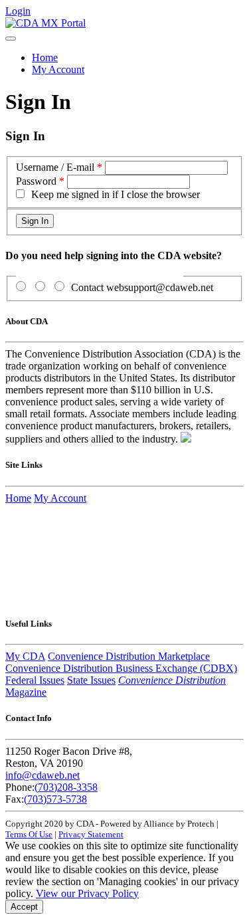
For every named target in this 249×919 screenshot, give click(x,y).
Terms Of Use (28, 834)
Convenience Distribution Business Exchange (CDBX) (121, 668)
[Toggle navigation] (10, 39)
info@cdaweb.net (42, 775)
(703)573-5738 (55, 799)
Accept (24, 907)
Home (45, 57)
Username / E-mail (55, 167)
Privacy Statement (91, 834)
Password (36, 181)
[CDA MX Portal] (45, 23)
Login (18, 11)
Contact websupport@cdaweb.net (142, 287)
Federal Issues (34, 680)
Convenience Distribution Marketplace (129, 656)
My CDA (25, 656)
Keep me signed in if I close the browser (115, 194)
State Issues (91, 680)
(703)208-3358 (66, 787)
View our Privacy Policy (87, 893)
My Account (58, 69)
